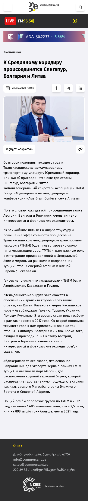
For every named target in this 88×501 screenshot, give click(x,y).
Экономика (12, 52)
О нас (17, 446)
